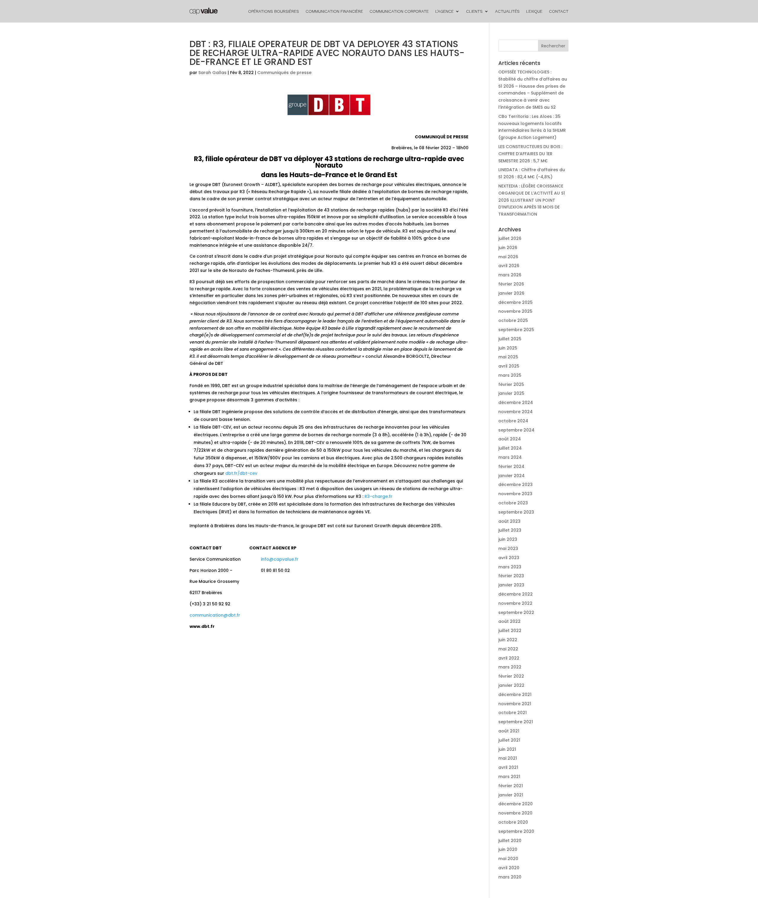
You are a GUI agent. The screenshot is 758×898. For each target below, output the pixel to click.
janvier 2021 (510, 795)
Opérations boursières (273, 11)
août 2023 (509, 521)
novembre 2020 (515, 813)
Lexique (534, 11)
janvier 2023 (511, 585)
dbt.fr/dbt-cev (241, 473)
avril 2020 (508, 868)
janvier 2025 (511, 393)
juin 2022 (507, 640)
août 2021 (508, 731)
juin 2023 (507, 539)
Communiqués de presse (284, 73)
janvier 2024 (511, 476)
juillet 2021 (509, 740)
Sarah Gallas (212, 73)
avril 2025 (508, 366)
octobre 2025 (513, 320)
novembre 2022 (515, 603)
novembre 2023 (515, 494)
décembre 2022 (515, 594)
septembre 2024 (516, 430)
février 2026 (511, 284)
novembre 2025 (515, 311)
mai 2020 (508, 859)
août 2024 (509, 439)
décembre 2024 (515, 402)
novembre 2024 (515, 412)
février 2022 (511, 676)
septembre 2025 (516, 330)
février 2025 (511, 384)
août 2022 (509, 621)
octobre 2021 (512, 713)
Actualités (507, 11)
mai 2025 (508, 357)
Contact (558, 11)
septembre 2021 (515, 722)
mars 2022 (509, 667)
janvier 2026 (511, 293)
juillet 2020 (509, 841)
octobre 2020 (513, 822)
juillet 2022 (509, 631)
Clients (474, 11)
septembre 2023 (516, 512)
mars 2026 (509, 275)
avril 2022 (508, 658)
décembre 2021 (514, 694)
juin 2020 (507, 849)
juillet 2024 (510, 448)
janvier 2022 (511, 685)
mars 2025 (509, 375)
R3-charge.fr (378, 496)
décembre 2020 (515, 804)
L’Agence (444, 11)
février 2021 (510, 786)
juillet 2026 (509, 238)
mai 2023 (508, 548)
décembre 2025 (515, 302)
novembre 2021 (514, 704)
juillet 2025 (509, 339)
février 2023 (511, 576)
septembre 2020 (516, 831)
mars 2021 (509, 777)
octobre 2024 (513, 421)
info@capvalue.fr (279, 559)
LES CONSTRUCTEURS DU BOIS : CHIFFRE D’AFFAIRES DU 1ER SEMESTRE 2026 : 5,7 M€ (530, 154)
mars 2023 (509, 567)
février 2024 (511, 466)
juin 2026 (507, 248)
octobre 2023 (513, 503)
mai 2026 (508, 257)
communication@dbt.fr (215, 615)
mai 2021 (507, 758)
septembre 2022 (516, 612)
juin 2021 (507, 749)
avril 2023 (508, 558)
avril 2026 (508, 266)
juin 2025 (507, 348)
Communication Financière (334, 11)
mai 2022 (508, 649)
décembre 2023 (515, 485)
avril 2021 (508, 767)
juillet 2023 (509, 530)
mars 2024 (510, 457)
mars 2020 (509, 877)
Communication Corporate (399, 11)
